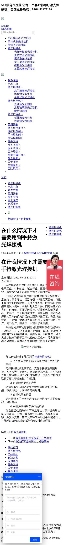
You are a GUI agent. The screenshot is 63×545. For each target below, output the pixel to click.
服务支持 (13, 141)
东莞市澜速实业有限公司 (38, 253)
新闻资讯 (13, 218)
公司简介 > (14, 165)
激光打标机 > (15, 114)
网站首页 (13, 447)
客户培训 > (14, 151)
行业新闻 (26, 218)
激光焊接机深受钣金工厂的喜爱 (34, 438)
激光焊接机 (14, 48)
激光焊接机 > (15, 87)
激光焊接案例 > (16, 127)
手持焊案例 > (15, 134)
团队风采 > (14, 168)
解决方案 (13, 190)
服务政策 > (14, 148)
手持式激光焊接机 (18, 41)
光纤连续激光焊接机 (19, 38)
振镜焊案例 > (15, 138)
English (5, 25)
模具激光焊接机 (23, 65)
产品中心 (13, 83)
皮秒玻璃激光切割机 (25, 107)
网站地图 (6, 28)
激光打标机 (14, 207)
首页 (3, 177)
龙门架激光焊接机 (24, 62)
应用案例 (13, 124)
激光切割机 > (15, 100)
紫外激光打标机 (23, 117)
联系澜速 (13, 80)
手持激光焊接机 (41, 356)
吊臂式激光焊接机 (24, 68)
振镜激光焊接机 (17, 45)
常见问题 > (14, 144)
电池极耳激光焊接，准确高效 (32, 441)
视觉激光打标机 (23, 121)
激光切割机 (20, 111)
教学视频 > (14, 158)
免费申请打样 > (16, 155)
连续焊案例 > (15, 131)
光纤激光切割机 (23, 104)
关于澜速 (13, 161)
